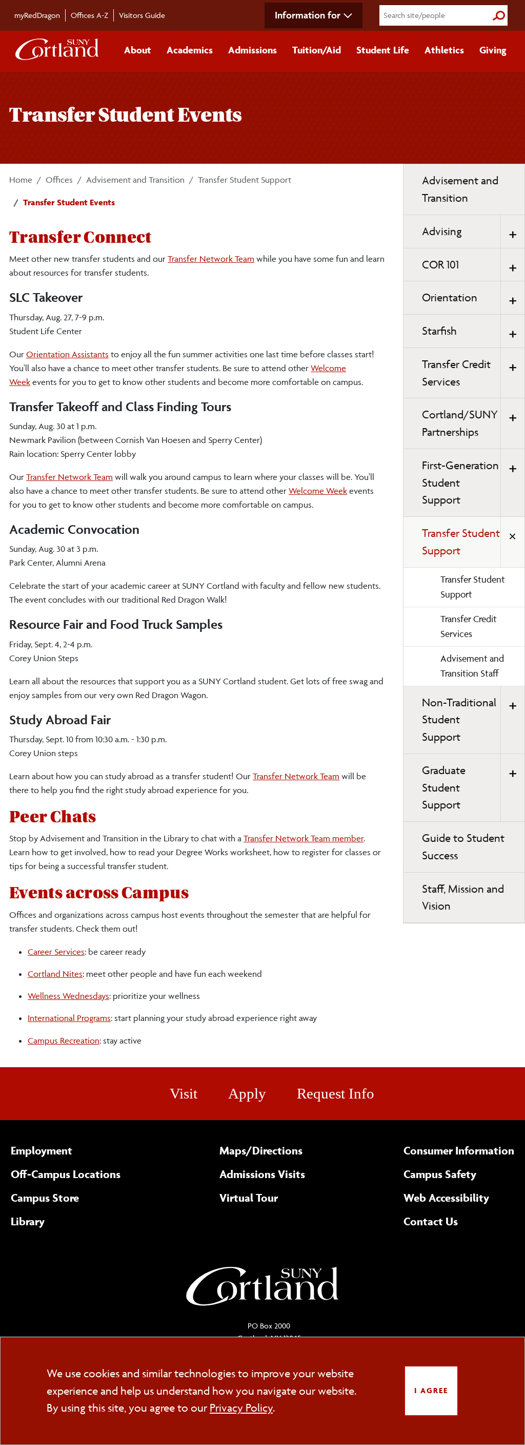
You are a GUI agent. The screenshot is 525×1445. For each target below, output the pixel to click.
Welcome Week (318, 491)
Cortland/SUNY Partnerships (460, 423)
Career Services (56, 952)
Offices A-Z (89, 15)
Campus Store (45, 1197)
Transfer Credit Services (456, 373)
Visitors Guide (142, 15)
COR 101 (440, 265)
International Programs (69, 1018)
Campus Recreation (63, 1040)
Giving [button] (493, 50)
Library (28, 1221)
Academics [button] (190, 50)
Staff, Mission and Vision (463, 897)
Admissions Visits (262, 1174)
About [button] (137, 50)
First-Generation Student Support (460, 482)
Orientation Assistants (67, 354)
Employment (41, 1150)
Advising (442, 231)
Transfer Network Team (211, 259)
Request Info (335, 1093)
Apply (247, 1093)
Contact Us (430, 1221)
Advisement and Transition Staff (472, 666)
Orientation (449, 297)
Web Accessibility (446, 1197)
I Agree (431, 1390)
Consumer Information (458, 1150)
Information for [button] (307, 15)
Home (20, 180)
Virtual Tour (248, 1197)
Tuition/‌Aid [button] (316, 50)
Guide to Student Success (463, 846)
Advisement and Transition (135, 180)
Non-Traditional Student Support (459, 720)
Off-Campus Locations (65, 1174)
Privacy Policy (241, 1408)
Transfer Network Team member (304, 838)
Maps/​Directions (260, 1150)
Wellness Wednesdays (68, 996)
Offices (59, 180)
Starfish (439, 331)
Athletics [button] (444, 50)
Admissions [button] (252, 50)
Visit (183, 1093)
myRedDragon (37, 15)
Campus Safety (439, 1174)
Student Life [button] (382, 50)
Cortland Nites (55, 974)
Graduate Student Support (444, 787)
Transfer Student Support (244, 180)
